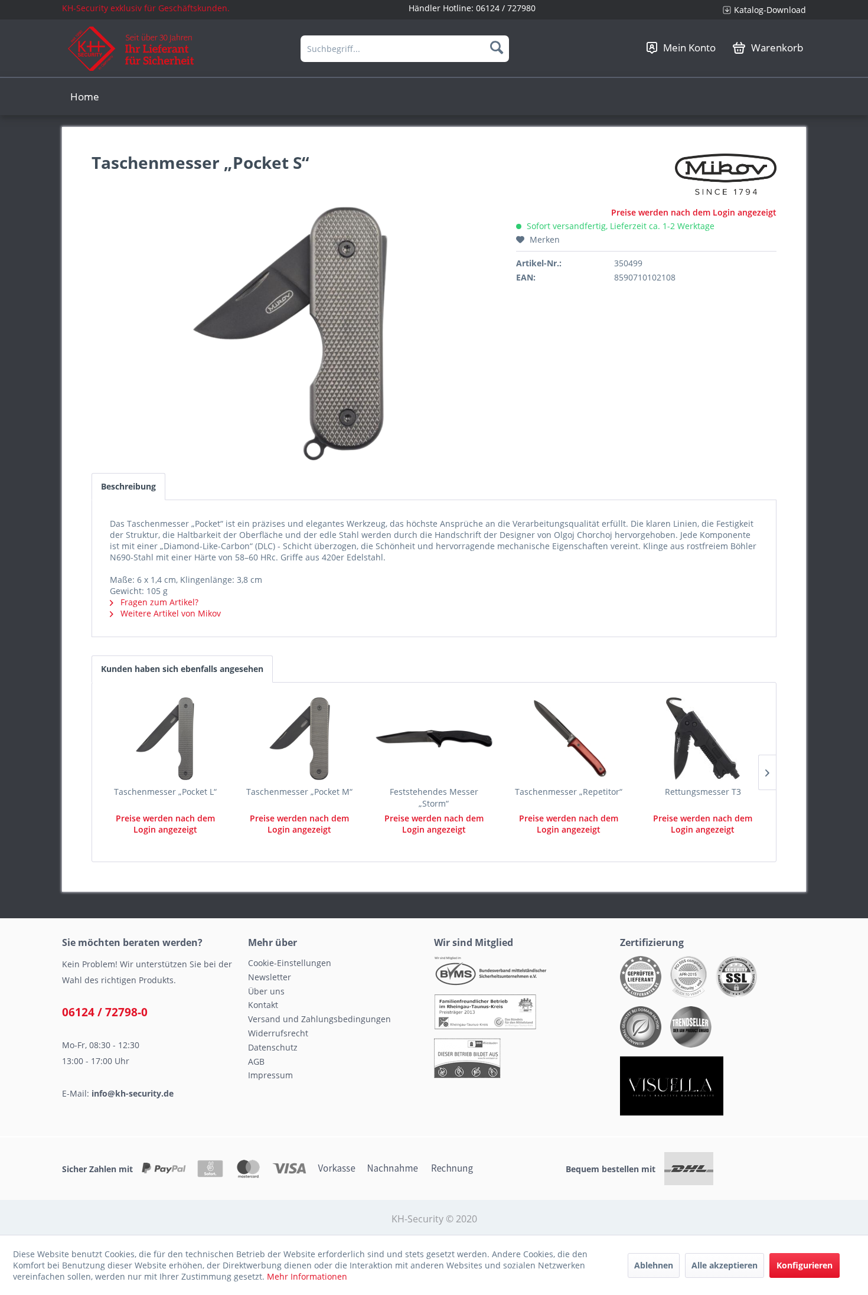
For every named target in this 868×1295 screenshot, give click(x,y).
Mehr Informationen (307, 1276)
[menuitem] (760, 9)
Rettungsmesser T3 (703, 791)
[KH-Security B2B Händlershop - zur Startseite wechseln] (131, 49)
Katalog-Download (770, 9)
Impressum (270, 1075)
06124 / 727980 (506, 8)
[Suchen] (496, 47)
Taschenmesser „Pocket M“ (299, 791)
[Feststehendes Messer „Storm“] (434, 738)
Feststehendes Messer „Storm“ (434, 797)
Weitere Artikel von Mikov (169, 613)
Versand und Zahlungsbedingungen (319, 1019)
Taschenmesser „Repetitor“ (568, 791)
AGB (256, 1061)
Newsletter (269, 977)
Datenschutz (273, 1047)
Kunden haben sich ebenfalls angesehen (182, 668)
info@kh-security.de (133, 1093)
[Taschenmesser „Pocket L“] (165, 738)
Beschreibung (128, 486)
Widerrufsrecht (278, 1033)
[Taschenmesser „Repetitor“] (568, 738)
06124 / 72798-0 (105, 1012)
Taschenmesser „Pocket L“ (165, 791)
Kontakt (263, 1004)
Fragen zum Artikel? (158, 602)
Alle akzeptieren (724, 1265)
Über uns (266, 991)
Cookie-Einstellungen (289, 962)
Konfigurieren (804, 1265)
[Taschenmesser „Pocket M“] (300, 738)
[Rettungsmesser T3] (702, 738)
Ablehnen (653, 1265)
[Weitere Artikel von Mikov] (725, 174)
